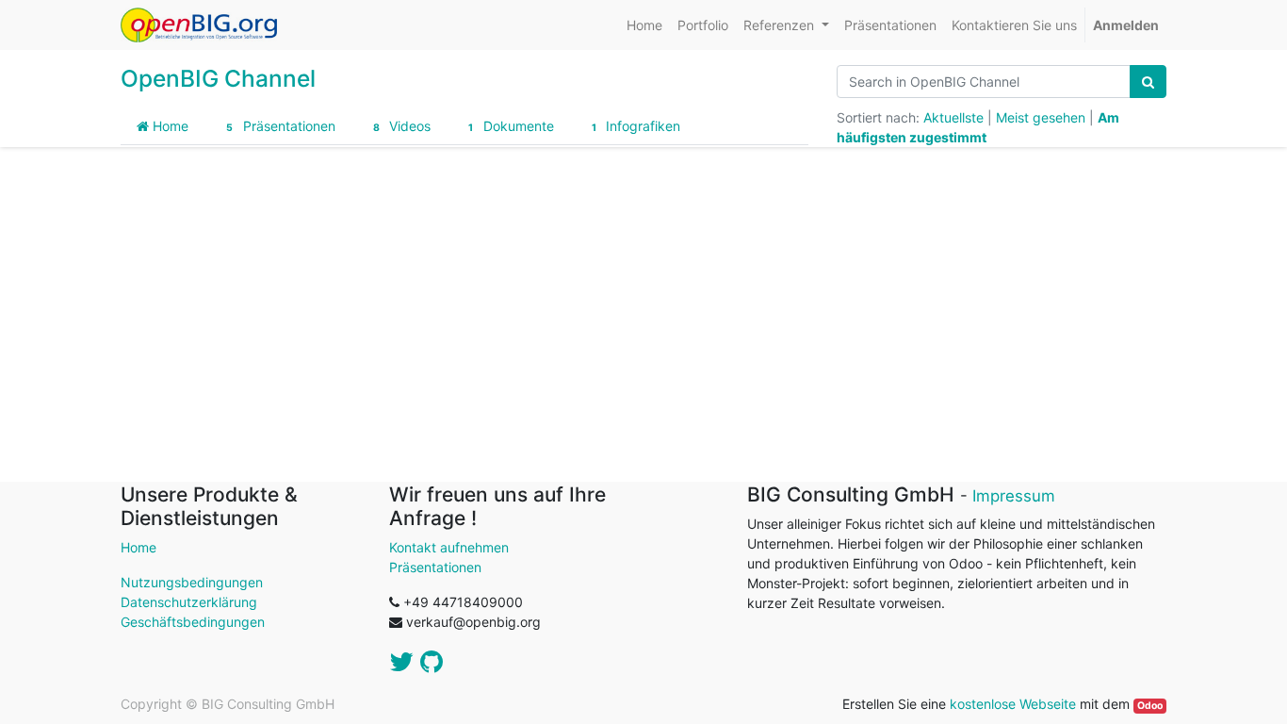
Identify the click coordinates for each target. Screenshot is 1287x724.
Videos (402, 126)
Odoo (1150, 705)
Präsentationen (280, 126)
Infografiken (636, 126)
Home (168, 126)
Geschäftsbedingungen (193, 622)
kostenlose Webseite (1013, 704)
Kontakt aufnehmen (449, 547)
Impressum (1013, 495)
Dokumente (510, 126)
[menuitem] (644, 25)
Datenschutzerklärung (189, 602)
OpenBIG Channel (218, 78)
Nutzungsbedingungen (192, 582)
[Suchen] (1148, 81)
